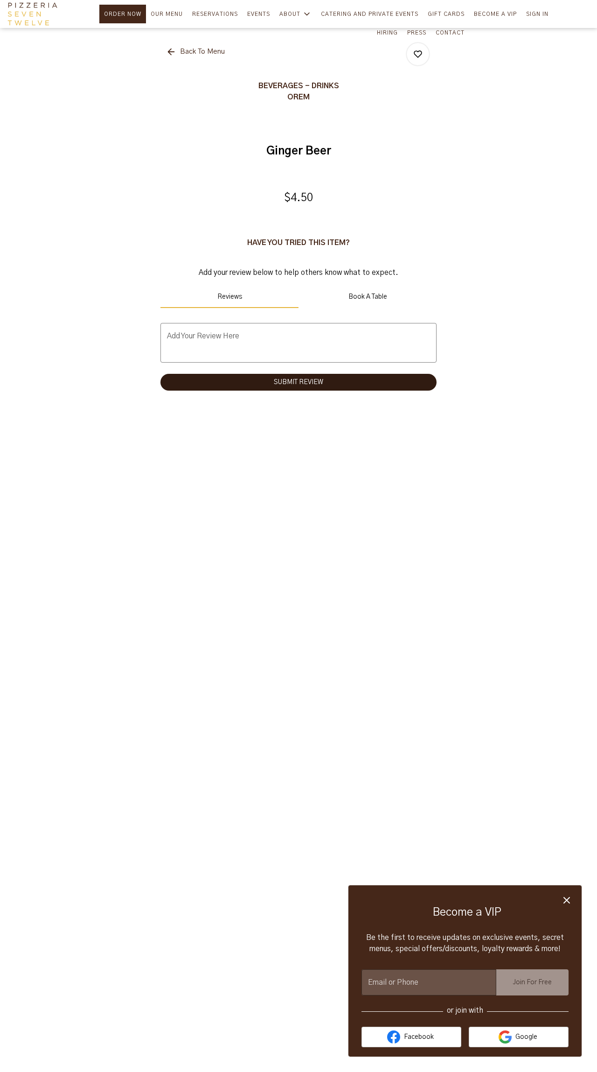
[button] (295, 14)
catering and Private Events (369, 14)
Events (258, 14)
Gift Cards (446, 14)
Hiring (387, 32)
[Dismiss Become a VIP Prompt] (566, 900)
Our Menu (167, 14)
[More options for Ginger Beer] (418, 54)
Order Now (122, 14)
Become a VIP (495, 14)
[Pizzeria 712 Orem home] (49, 14)
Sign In (537, 14)
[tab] (229, 297)
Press (416, 32)
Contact (450, 32)
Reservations (215, 14)
